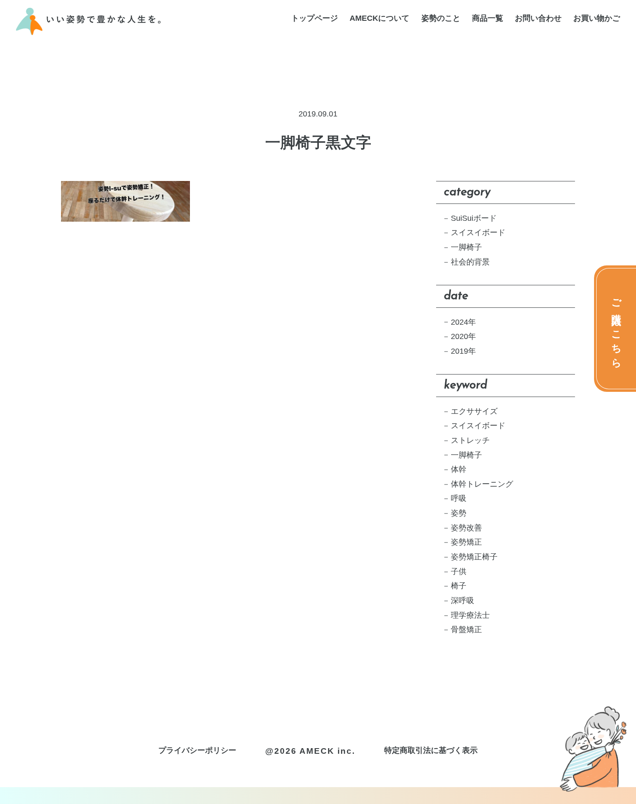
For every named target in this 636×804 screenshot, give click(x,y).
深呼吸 (462, 600)
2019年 (463, 351)
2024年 (463, 322)
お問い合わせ (538, 19)
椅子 (458, 585)
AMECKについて (379, 19)
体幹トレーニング (482, 484)
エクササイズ (474, 411)
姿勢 (458, 513)
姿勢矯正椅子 (474, 556)
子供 (458, 571)
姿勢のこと (440, 19)
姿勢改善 (466, 527)
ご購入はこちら (616, 328)
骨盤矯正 (466, 629)
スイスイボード (478, 232)
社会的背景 (470, 262)
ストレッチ (470, 440)
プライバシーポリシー (197, 750)
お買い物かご (596, 19)
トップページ (314, 19)
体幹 (458, 469)
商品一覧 (487, 19)
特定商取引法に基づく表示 (431, 750)
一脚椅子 (466, 247)
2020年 (463, 336)
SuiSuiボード (474, 218)
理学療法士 (470, 615)
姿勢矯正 (466, 542)
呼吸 (458, 498)
